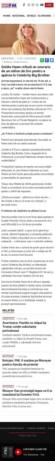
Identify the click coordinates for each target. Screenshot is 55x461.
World (31, 15)
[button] (7, 452)
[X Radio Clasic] (29, 5)
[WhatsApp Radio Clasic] (37, 5)
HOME (6, 15)
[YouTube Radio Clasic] (42, 5)
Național (18, 15)
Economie (44, 15)
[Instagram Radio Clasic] (33, 5)
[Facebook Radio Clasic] (24, 5)
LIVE (49, 5)
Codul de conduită (36, 428)
